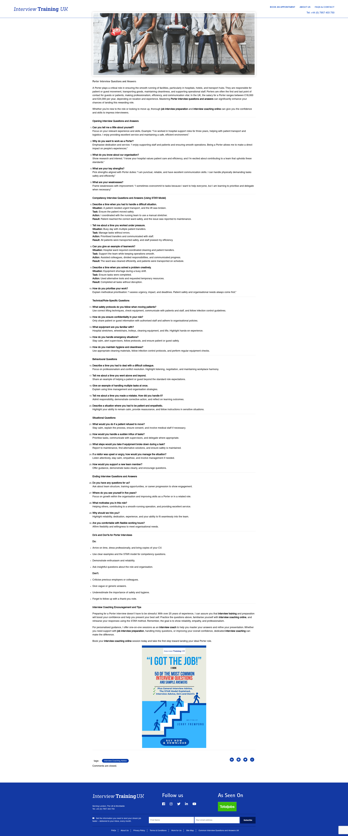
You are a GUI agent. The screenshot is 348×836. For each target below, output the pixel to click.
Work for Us (176, 830)
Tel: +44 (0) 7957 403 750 (320, 12)
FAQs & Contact (324, 7)
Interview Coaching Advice (115, 761)
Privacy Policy (139, 830)
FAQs (113, 830)
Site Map (190, 830)
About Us (305, 7)
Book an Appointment (282, 7)
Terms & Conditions (158, 830)
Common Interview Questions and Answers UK (219, 830)
